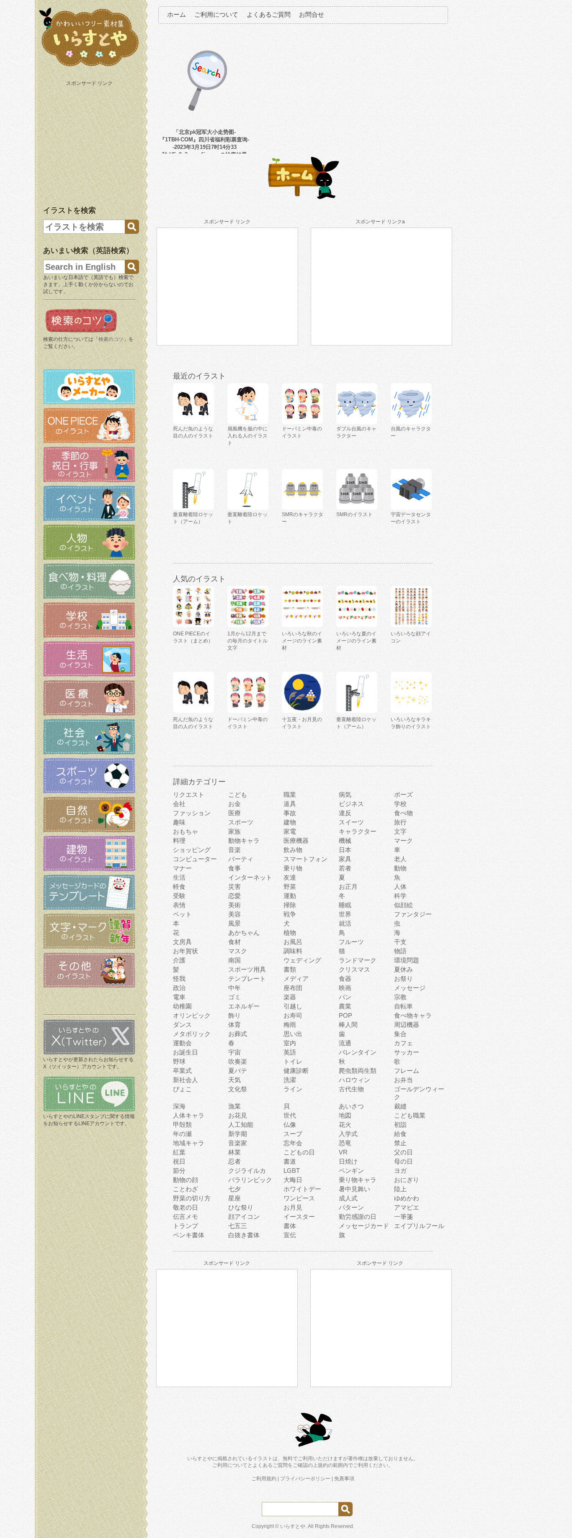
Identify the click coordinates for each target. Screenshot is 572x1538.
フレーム (406, 1070)
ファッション (192, 812)
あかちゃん (244, 932)
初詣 (400, 1124)
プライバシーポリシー (305, 1479)
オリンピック (192, 1015)
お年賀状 (185, 951)
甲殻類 (182, 1124)
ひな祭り (240, 1207)
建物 (289, 822)
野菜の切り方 (192, 1198)
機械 (345, 840)
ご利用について (216, 14)
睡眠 (345, 904)
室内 (289, 1043)
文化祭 (237, 1089)
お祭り (403, 978)
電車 (179, 997)
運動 (289, 895)
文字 (400, 831)
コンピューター (195, 858)
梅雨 (289, 1024)
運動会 (182, 1043)
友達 (289, 877)
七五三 (237, 1225)
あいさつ (351, 1106)
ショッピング (192, 849)
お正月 (348, 886)
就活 (345, 923)
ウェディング (302, 960)
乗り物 (292, 868)
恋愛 (234, 895)
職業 (289, 794)
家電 (289, 831)
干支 (400, 941)
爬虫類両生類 (357, 1070)
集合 (400, 1033)
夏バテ (237, 1070)
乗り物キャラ (357, 1179)
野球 (179, 1061)
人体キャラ (188, 1115)
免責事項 (344, 1479)
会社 (179, 803)
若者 (345, 868)
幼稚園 (182, 1006)
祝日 (179, 1161)
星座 (234, 1198)
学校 (400, 803)
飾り (234, 1015)
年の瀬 (182, 1133)
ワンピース (299, 1198)
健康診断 (296, 1070)
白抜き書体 (244, 1235)
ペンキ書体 (188, 1235)
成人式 (348, 1198)
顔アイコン (244, 1216)
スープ (292, 1133)
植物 (289, 932)
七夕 (234, 1189)
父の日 (403, 1152)
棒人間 (348, 1024)
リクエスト (188, 794)
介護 (179, 960)
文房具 (182, 941)
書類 (289, 969)
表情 (179, 904)
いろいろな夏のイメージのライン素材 (356, 641)
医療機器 (296, 840)
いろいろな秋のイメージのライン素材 (302, 641)
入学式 (348, 1133)
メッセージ (409, 987)
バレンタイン (357, 1052)
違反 (345, 812)
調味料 (292, 951)
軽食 (179, 886)
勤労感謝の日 (357, 1216)
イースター (299, 1216)
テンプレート (247, 978)
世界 (345, 914)
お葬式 (237, 1033)
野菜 (289, 886)
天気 (234, 1079)
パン (345, 997)
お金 (234, 803)
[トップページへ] (89, 66)
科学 (400, 895)
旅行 (400, 822)
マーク (403, 840)
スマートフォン (305, 858)
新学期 (237, 1133)
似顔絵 (403, 904)
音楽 (234, 849)
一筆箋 (403, 1216)
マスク (237, 951)
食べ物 (403, 812)
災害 (234, 886)
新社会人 (185, 1079)
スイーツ (351, 822)
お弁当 (403, 1079)
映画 (345, 987)
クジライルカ (247, 1170)
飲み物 (292, 849)
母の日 (403, 1161)
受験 (179, 895)
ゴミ (234, 997)
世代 (289, 1115)
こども (237, 794)
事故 (289, 812)
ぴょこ (182, 1089)
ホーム (176, 14)
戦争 (289, 914)
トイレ (292, 1061)
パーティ (240, 858)
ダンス (182, 1024)
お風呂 (292, 941)
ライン (292, 1089)
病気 (345, 794)
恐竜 (345, 1142)
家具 (345, 858)
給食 (400, 1133)
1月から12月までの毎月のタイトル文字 (247, 641)
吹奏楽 (237, 1061)
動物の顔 (185, 1179)
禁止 (400, 1142)
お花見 (237, 1115)
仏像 (289, 1124)
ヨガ (400, 1170)
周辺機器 (406, 1024)
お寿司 (292, 1015)
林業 (234, 1152)
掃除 (289, 904)
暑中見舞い (354, 1189)
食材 (234, 941)
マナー (182, 868)
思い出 (292, 1033)
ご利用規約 (263, 1479)
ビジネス (351, 803)
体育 (234, 1024)
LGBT (291, 1170)
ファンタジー (413, 914)
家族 (234, 831)
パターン (351, 1207)
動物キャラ (244, 840)
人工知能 (240, 1124)
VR (343, 1152)
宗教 (400, 997)
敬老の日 (185, 1207)
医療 (234, 812)
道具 (289, 803)
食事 (234, 868)
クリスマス (354, 969)
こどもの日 (299, 1152)
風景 (234, 923)
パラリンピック (250, 1179)
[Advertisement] (90, 141)
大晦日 (292, 1179)
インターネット (250, 877)
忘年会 (292, 1142)
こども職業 (409, 1115)
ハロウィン (354, 1079)
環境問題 (406, 960)
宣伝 (289, 1235)
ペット (182, 914)
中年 (234, 987)
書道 (289, 1161)
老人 (400, 858)
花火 (345, 1124)
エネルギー (244, 1006)
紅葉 (179, 1152)
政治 (179, 987)
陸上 (400, 1189)
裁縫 (400, 1106)
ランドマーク (357, 960)
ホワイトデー (302, 1189)
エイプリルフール (419, 1225)
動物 (400, 868)
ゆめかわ (406, 1198)
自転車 (403, 1006)
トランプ (185, 1225)
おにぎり (406, 1179)
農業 (345, 1006)
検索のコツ (111, 339)
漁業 (234, 1106)
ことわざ (185, 1189)
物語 (400, 951)
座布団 (292, 987)
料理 (179, 840)
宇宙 (234, 1052)
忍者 (234, 1161)
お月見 (292, 1207)
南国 (234, 960)
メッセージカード (364, 1225)
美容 (234, 914)
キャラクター (357, 831)
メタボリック (192, 1033)
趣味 (179, 822)
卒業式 (182, 1070)
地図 (345, 1115)
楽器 (289, 997)
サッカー (406, 1052)
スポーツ (240, 822)
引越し (292, 1006)
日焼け (348, 1161)
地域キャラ (188, 1142)
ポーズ (403, 794)
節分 (179, 1170)
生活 (179, 877)
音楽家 (237, 1142)
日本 (345, 849)
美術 (234, 904)
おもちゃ (185, 831)
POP (345, 1015)
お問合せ (311, 14)
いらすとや (292, 1526)
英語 (289, 1052)
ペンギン (351, 1170)
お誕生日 (185, 1052)
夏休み (403, 969)
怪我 (179, 978)
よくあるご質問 (269, 14)
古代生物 (351, 1089)
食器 (345, 978)
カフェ (403, 1043)
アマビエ (406, 1207)
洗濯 (289, 1079)
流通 (345, 1043)
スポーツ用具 (247, 969)
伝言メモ (185, 1216)
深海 (179, 1106)
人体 (400, 886)
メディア (296, 978)
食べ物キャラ (413, 1015)
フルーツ (351, 941)
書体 (289, 1225)
